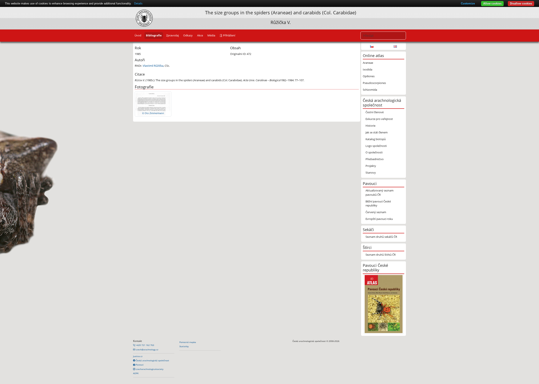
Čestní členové (375, 112)
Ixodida (367, 69)
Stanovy (371, 172)
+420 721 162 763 (144, 345)
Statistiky (184, 346)
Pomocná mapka (187, 342)
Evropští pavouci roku (379, 219)
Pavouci (139, 364)
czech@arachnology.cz (146, 349)
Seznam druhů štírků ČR (381, 254)
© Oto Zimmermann (153, 113)
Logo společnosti (376, 146)
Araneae (368, 63)
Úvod (138, 35)
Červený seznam (376, 212)
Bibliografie (154, 35)
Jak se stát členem (377, 132)
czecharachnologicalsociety (149, 369)
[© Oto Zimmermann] (153, 103)
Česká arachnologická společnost (152, 360)
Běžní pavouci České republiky (378, 203)
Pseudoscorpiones (374, 83)
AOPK (136, 373)
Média (211, 35)
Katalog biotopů (376, 139)
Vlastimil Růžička (153, 66)
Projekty (371, 166)
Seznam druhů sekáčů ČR (381, 237)
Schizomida (370, 90)
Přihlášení (228, 35)
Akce (200, 35)
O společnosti (374, 152)
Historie (370, 126)
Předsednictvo (375, 159)
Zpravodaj (172, 35)
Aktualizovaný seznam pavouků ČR (380, 192)
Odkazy (188, 35)
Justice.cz (138, 356)
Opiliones (369, 76)
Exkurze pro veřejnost (379, 119)
